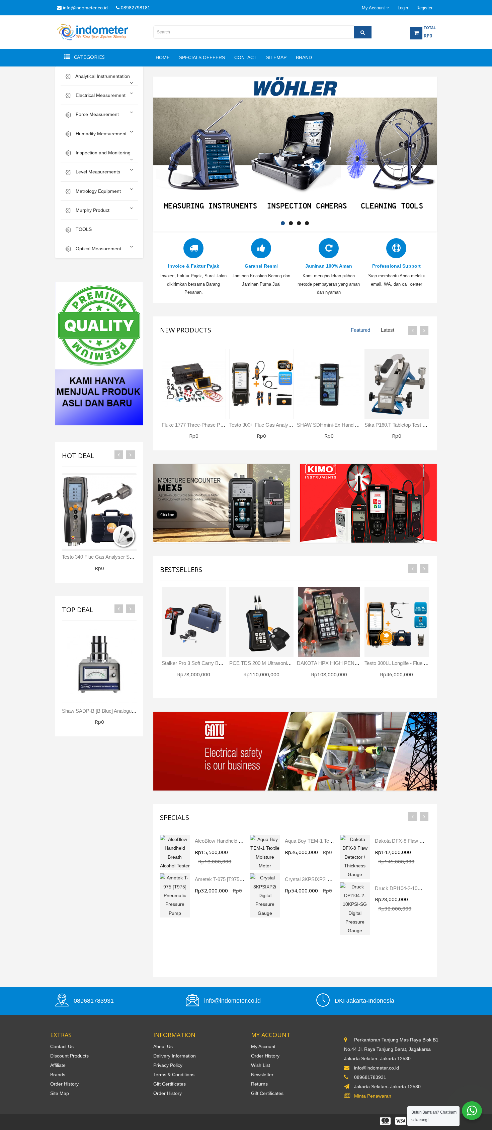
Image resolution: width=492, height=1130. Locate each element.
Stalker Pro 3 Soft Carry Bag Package (203, 663)
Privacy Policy (167, 1065)
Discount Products (69, 1055)
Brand (304, 57)
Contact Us (62, 1046)
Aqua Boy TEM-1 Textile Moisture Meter (328, 841)
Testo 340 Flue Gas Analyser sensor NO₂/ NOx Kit (117, 557)
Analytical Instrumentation (102, 76)
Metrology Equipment (97, 191)
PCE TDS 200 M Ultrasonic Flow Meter (272, 663)
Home (163, 57)
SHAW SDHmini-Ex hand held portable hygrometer (354, 425)
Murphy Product (91, 210)
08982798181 (134, 7)
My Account (263, 1046)
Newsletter (262, 1074)
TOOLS (83, 229)
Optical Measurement (97, 248)
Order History (64, 1084)
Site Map (59, 1093)
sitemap (276, 57)
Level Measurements (97, 171)
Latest (387, 330)
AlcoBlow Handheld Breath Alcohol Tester (240, 841)
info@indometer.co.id (85, 7)
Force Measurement (96, 114)
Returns (259, 1084)
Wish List (260, 1065)
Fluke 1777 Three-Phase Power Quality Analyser (215, 425)
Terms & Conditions (173, 1074)
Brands (57, 1074)
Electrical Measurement (100, 95)
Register (424, 7)
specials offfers (202, 57)
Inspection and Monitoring (102, 152)
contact (245, 57)
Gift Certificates (169, 1084)
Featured (360, 330)
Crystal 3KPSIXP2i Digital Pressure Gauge (332, 879)
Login (403, 7)
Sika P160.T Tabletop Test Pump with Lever (412, 425)
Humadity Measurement (100, 133)
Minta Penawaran (372, 1096)
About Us (163, 1046)
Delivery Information (174, 1055)
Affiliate (58, 1065)
